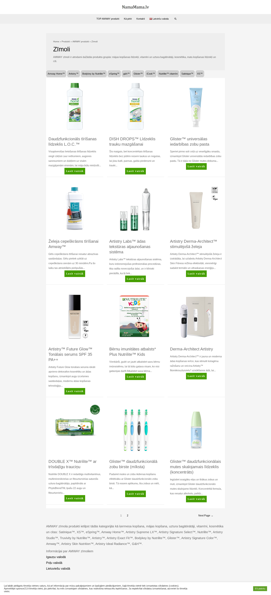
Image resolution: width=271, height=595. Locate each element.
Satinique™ (187, 73)
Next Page (205, 515)
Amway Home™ (56, 73)
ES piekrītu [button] (260, 588)
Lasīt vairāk (75, 172)
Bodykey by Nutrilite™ (93, 73)
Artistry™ (73, 73)
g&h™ (126, 73)
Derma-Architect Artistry (191, 349)
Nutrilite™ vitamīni (168, 73)
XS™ (200, 73)
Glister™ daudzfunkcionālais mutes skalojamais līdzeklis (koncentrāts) (195, 466)
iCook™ (151, 73)
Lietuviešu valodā (58, 568)
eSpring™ (114, 73)
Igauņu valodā (56, 557)
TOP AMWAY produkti (107, 18)
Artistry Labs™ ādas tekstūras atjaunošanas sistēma (129, 246)
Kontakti (140, 18)
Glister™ (138, 73)
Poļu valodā (54, 562)
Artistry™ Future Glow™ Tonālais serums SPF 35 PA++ (70, 354)
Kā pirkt (128, 18)
